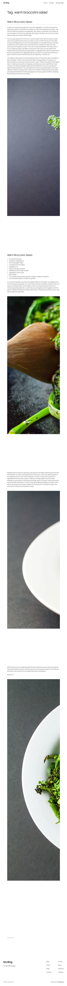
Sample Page (60, 3)
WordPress (61, 982)
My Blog (6, 3)
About (45, 3)
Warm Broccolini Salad (19, 21)
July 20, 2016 (10, 938)
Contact (51, 3)
